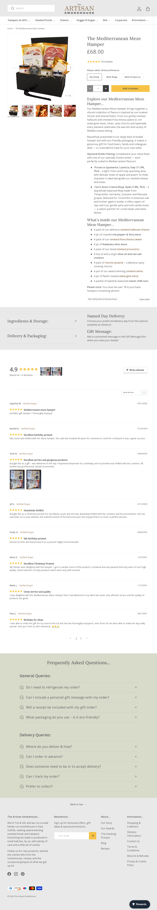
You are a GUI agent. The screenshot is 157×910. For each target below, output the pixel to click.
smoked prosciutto (128, 249)
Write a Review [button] (137, 370)
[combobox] (31, 8)
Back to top (77, 804)
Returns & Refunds (138, 856)
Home (10, 29)
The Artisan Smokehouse (25, 896)
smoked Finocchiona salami (126, 239)
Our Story (106, 823)
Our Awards (107, 828)
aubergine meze (128, 276)
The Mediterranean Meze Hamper (30, 29)
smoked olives (134, 271)
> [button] (86, 638)
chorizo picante (114, 262)
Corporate (121, 20)
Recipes (105, 848)
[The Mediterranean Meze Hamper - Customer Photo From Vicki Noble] (45, 371)
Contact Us (133, 841)
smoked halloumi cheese (134, 229)
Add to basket (130, 88)
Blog (103, 843)
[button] (147, 9)
